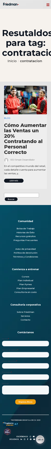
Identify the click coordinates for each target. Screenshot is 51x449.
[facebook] (27, 439)
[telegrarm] (40, 439)
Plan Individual (25, 280)
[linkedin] (20, 439)
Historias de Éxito (25, 232)
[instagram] (23, 439)
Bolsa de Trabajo (26, 228)
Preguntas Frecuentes (25, 240)
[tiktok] (37, 439)
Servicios (25, 316)
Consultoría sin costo (25, 292)
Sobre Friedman (25, 312)
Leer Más (14, 181)
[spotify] (30, 439)
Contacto (25, 319)
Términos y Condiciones (25, 256)
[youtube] (33, 439)
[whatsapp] (29, 437)
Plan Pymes (25, 284)
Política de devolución (25, 252)
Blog (7, 118)
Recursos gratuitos (26, 236)
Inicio (12, 61)
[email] (33, 437)
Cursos (25, 276)
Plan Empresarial (25, 288)
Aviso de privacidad (25, 249)
